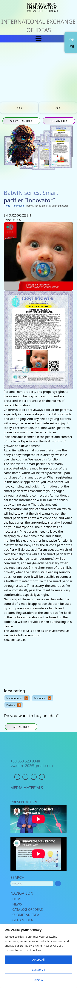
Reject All (38, 980)
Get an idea (58, 121)
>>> (58, 108)
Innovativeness (16, 698)
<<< (19, 108)
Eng (71, 46)
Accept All (38, 959)
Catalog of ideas (27, 909)
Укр (71, 39)
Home (17, 899)
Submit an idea (21, 121)
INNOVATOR (42, 7)
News (17, 904)
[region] (38, 956)
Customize (38, 969)
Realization (42, 698)
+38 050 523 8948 (25, 761)
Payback (13, 705)
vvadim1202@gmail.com (31, 765)
